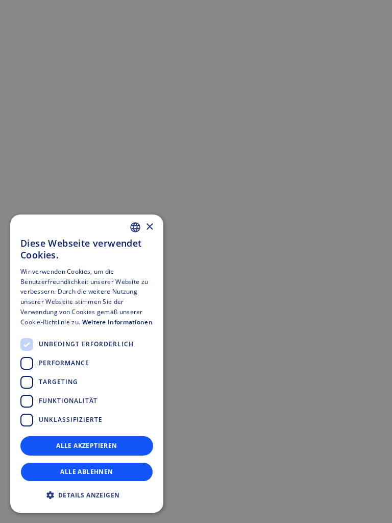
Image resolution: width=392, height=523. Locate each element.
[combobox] (135, 227)
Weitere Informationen (117, 322)
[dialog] (86, 364)
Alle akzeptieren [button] (86, 445)
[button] (86, 495)
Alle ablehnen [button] (86, 471)
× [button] (149, 227)
